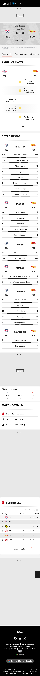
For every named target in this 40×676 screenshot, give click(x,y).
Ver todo (20, 126)
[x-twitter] (24, 639)
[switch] (36, 510)
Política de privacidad (16, 646)
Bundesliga (20, 26)
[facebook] (15, 639)
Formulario (28, 510)
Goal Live (32, 648)
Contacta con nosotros (12, 644)
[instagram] (20, 639)
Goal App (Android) (10, 648)
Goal (13, 669)
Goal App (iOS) (23, 648)
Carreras (27, 646)
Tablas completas (20, 549)
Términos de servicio (27, 644)
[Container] (7, 33)
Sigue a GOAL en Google (21, 661)
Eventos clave (21, 54)
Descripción (7, 54)
